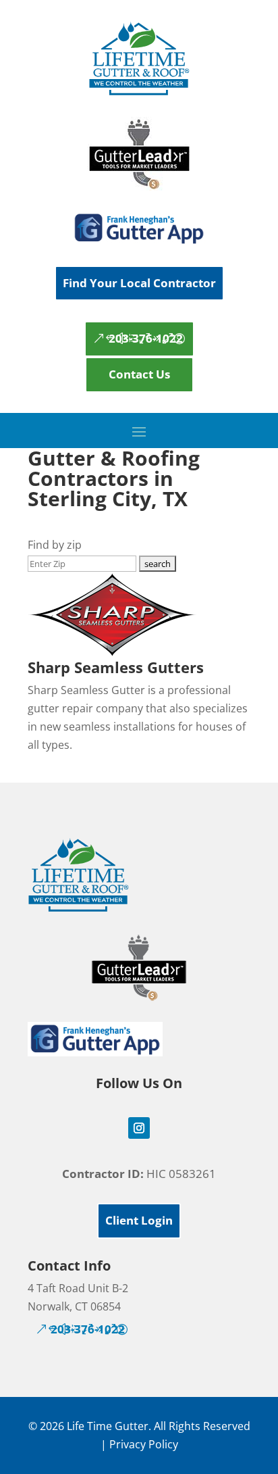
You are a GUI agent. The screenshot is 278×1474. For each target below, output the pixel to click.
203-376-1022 (146, 338)
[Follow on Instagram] (139, 1128)
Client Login (139, 1220)
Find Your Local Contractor (139, 283)
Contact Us (139, 374)
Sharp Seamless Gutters (116, 667)
